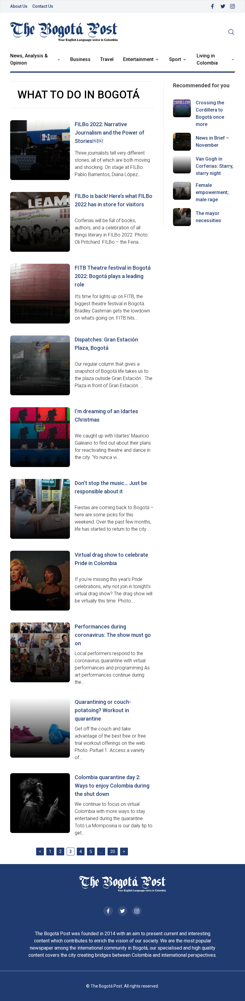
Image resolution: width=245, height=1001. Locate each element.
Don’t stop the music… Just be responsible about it (111, 487)
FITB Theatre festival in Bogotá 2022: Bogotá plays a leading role (113, 276)
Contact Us (42, 6)
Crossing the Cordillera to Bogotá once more (210, 113)
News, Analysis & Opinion (29, 59)
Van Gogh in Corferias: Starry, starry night (214, 166)
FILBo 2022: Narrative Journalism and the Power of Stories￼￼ (109, 132)
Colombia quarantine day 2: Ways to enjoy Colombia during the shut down (112, 785)
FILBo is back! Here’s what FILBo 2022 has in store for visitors (113, 200)
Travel (107, 59)
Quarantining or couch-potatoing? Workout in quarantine (103, 710)
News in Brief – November (212, 141)
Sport (175, 59)
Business (80, 59)
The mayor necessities (208, 216)
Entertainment (138, 59)
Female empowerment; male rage (212, 192)
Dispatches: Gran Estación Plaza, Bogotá (106, 343)
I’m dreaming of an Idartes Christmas (106, 415)
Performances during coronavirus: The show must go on (113, 634)
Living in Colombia (207, 59)
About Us (18, 6)
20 (112, 851)
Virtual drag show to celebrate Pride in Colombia (111, 559)
